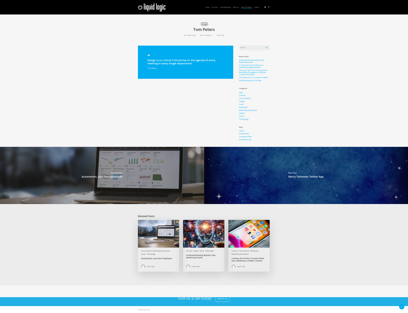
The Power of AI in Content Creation (253, 77)
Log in (241, 131)
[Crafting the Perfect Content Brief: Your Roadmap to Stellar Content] (249, 246)
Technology (244, 119)
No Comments (206, 35)
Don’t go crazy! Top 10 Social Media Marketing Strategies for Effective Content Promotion (253, 72)
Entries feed (244, 134)
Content (242, 95)
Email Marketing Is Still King (250, 80)
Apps (241, 92)
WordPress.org (245, 140)
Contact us (222, 299)
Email (241, 104)
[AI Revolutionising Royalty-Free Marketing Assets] (203, 246)
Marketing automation (248, 110)
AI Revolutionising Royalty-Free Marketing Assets (251, 61)
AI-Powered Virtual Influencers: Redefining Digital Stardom (251, 66)
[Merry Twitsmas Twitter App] (306, 175)
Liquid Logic (191, 35)
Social (241, 116)
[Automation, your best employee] (102, 175)
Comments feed (245, 137)
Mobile (242, 113)
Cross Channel (245, 98)
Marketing (243, 107)
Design (204, 24)
